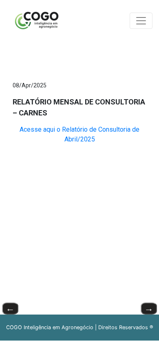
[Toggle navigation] (141, 21)
